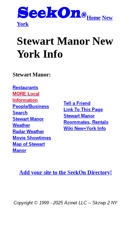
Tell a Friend (77, 103)
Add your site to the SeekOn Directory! (65, 172)
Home (94, 18)
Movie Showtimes (32, 137)
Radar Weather (28, 131)
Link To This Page (83, 109)
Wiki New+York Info (85, 128)
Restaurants (25, 87)
